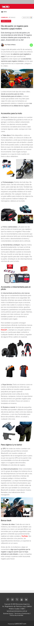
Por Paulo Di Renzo (10, 44)
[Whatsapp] (31, 45)
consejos (4, 17)
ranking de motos (6, 21)
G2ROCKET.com (20, 624)
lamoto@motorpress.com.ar (17, 611)
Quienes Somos (8, 613)
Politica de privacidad (16, 615)
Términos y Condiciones (22, 613)
